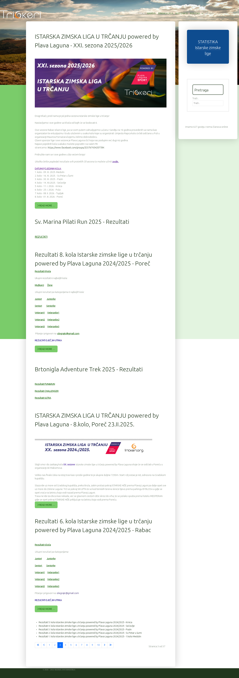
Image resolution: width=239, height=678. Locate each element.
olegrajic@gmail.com (68, 333)
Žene (50, 285)
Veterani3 (40, 326)
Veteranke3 (53, 326)
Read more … (47, 205)
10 (98, 645)
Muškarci (39, 285)
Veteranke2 (53, 319)
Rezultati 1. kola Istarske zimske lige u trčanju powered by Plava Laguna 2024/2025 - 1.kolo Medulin (90, 636)
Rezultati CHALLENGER (47, 391)
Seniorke (50, 306)
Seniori (38, 306)
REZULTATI (41, 236)
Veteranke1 (53, 312)
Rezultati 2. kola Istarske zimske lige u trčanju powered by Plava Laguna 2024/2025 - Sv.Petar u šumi (90, 633)
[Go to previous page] (44, 645)
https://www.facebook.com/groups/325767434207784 (75, 147)
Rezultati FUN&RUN (45, 384)
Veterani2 (40, 319)
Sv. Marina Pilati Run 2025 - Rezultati (82, 221)
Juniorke (51, 299)
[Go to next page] (104, 645)
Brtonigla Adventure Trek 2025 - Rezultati (89, 369)
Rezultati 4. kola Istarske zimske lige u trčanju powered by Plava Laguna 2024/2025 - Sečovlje (87, 626)
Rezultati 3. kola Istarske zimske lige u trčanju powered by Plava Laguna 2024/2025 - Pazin (85, 629)
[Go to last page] (110, 645)
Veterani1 (40, 312)
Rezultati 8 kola (43, 271)
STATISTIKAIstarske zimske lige (208, 48)
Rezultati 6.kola (43, 544)
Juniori (38, 299)
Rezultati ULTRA (43, 398)
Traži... (196, 98)
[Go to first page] (38, 645)
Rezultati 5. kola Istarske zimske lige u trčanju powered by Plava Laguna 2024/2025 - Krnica (85, 622)
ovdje (115, 161)
